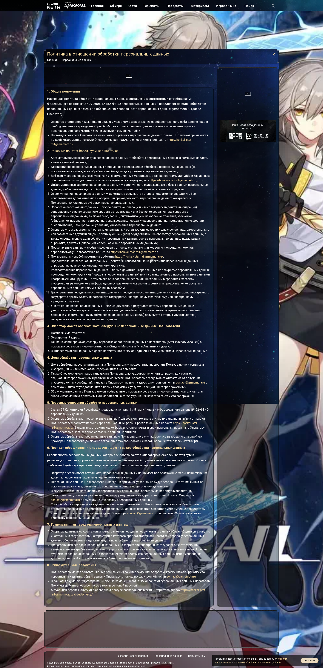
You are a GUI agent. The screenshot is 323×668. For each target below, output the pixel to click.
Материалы (200, 6)
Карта (132, 6)
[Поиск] (273, 5)
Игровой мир (226, 6)
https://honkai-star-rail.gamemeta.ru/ (174, 180)
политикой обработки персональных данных (257, 662)
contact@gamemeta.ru (190, 382)
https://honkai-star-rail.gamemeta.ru (134, 252)
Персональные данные (168, 655)
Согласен (309, 660)
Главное (97, 6)
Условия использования (133, 655)
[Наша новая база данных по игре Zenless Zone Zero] (248, 131)
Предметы (175, 6)
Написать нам (196, 655)
